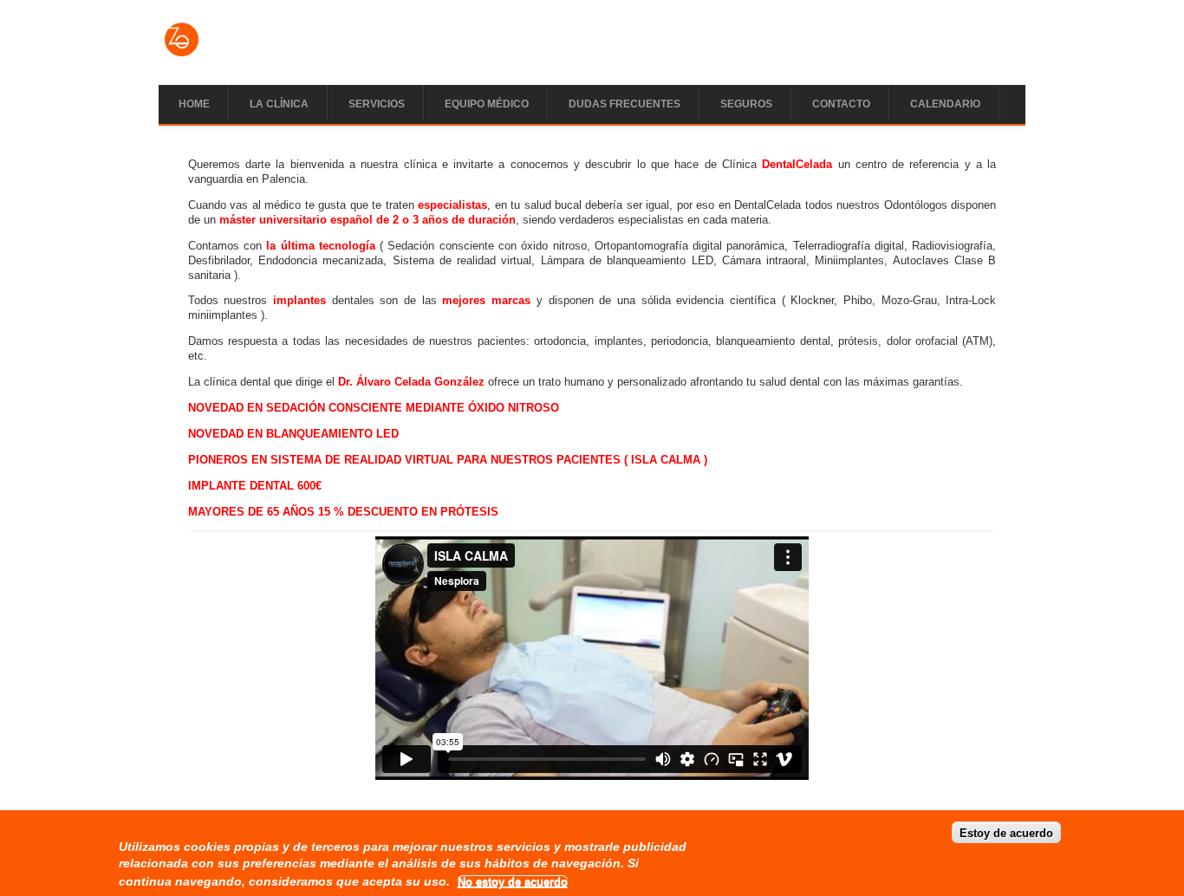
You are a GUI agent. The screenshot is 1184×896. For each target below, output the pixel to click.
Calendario (945, 104)
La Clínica (279, 104)
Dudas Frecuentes (624, 104)
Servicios (376, 104)
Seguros (746, 104)
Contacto (841, 104)
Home (194, 104)
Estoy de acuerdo (1006, 832)
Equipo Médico (487, 104)
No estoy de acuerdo (513, 881)
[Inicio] (182, 55)
